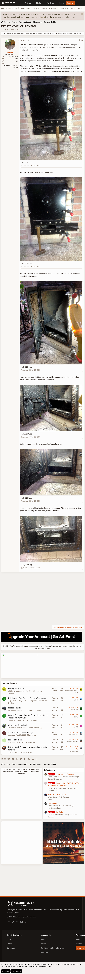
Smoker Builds (32, 720)
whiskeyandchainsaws (16, 691)
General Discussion (55, 779)
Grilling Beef (52, 790)
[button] (32, 2)
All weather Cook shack (17, 725)
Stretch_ (11, 752)
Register (79, 944)
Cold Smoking (63, 8)
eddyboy (11, 735)
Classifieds (45, 952)
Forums (9, 944)
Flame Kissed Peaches (64, 774)
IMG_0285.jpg (26, 434)
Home (9, 939)
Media (38, 3)
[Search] (81, 3)
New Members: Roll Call (9, 8)
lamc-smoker (73, 734)
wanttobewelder (72, 741)
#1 (82, 40)
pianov (5, 29)
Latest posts (49, 770)
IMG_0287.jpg (26, 498)
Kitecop (11, 742)
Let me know (40, 17)
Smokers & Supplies (49, 8)
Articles (28, 3)
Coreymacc (74, 709)
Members (50, 3)
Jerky (73, 8)
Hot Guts (59, 812)
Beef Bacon (52, 803)
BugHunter (12, 701)
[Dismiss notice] (82, 14)
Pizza (50, 799)
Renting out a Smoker (16, 688)
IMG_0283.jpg (26, 263)
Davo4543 (12, 728)
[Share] (78, 40)
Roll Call (29, 752)
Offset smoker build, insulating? (20, 732)
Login (78, 939)
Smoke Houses (33, 728)
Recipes (44, 939)
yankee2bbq (74, 751)
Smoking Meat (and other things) (53, 948)
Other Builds (31, 735)
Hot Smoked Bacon (55, 808)
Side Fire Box (31, 742)
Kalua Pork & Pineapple (57, 794)
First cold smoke (14, 708)
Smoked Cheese (34, 710)
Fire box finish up (15, 740)
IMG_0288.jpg (26, 565)
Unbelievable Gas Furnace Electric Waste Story (27, 698)
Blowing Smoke (25, 8)
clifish (76, 700)
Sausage (36, 8)
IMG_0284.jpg (26, 367)
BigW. (76, 717)
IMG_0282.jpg (26, 162)
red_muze (11, 720)
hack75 (75, 727)
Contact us (11, 948)
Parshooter (12, 710)
